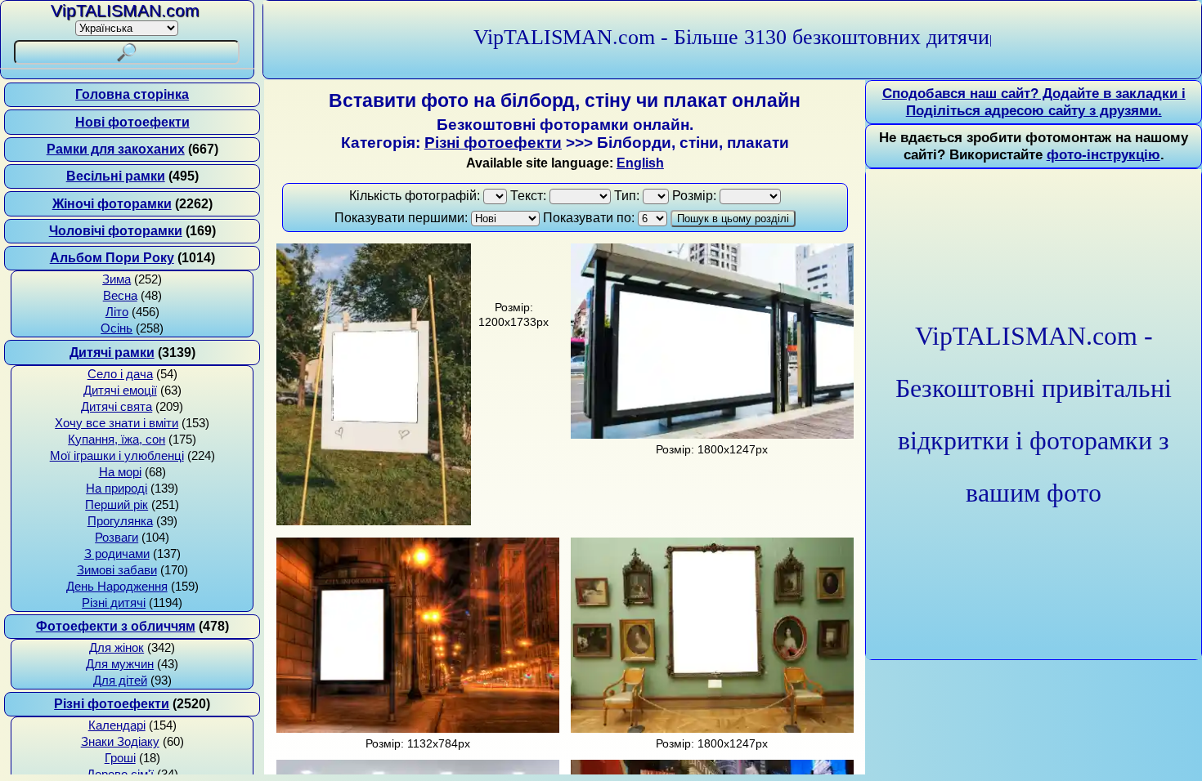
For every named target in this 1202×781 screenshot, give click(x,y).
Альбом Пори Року (112, 258)
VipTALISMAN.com (125, 10)
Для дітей (120, 680)
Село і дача (120, 374)
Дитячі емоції (120, 390)
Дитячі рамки (112, 352)
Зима (116, 279)
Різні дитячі (114, 602)
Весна (120, 295)
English (640, 163)
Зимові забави (117, 570)
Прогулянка (120, 521)
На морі (120, 472)
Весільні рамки (115, 176)
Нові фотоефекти (132, 122)
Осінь (116, 328)
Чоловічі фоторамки (115, 231)
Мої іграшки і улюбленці (117, 455)
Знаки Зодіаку (120, 741)
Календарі (117, 725)
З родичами (117, 553)
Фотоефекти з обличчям (115, 626)
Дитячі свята (116, 406)
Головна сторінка (132, 94)
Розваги (116, 537)
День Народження (117, 586)
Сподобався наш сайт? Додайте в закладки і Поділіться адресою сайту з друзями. (1034, 101)
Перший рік (116, 504)
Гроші (120, 758)
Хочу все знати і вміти (116, 423)
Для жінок (116, 647)
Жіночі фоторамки (112, 204)
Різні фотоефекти (111, 704)
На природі (116, 488)
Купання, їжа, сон (116, 439)
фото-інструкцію (1103, 154)
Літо (116, 312)
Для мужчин (120, 664)
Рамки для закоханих (116, 149)
